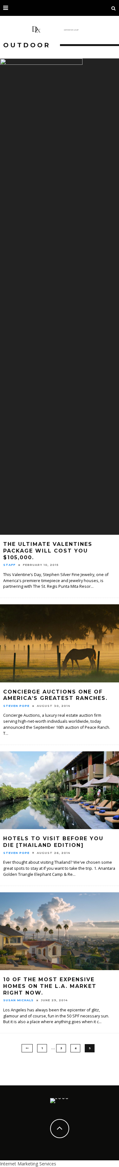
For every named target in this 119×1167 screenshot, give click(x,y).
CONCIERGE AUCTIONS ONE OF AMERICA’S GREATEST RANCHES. (55, 695)
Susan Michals (18, 1000)
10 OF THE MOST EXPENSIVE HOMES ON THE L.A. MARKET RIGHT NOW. (49, 986)
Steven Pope (16, 706)
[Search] (113, 8)
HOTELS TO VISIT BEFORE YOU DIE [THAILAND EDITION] (53, 841)
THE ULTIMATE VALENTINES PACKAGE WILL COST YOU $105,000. (47, 550)
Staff (9, 565)
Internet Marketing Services (28, 1164)
